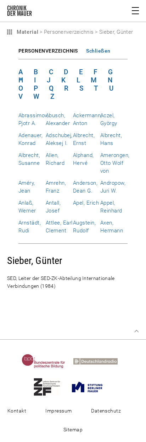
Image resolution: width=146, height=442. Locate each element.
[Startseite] (19, 12)
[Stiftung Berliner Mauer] (90, 386)
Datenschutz (106, 411)
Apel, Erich (86, 203)
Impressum (58, 411)
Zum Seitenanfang (136, 331)
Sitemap (73, 429)
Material (26, 32)
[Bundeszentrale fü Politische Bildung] (47, 361)
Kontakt (16, 411)
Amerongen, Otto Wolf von (115, 163)
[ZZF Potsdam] (50, 386)
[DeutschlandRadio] (98, 361)
